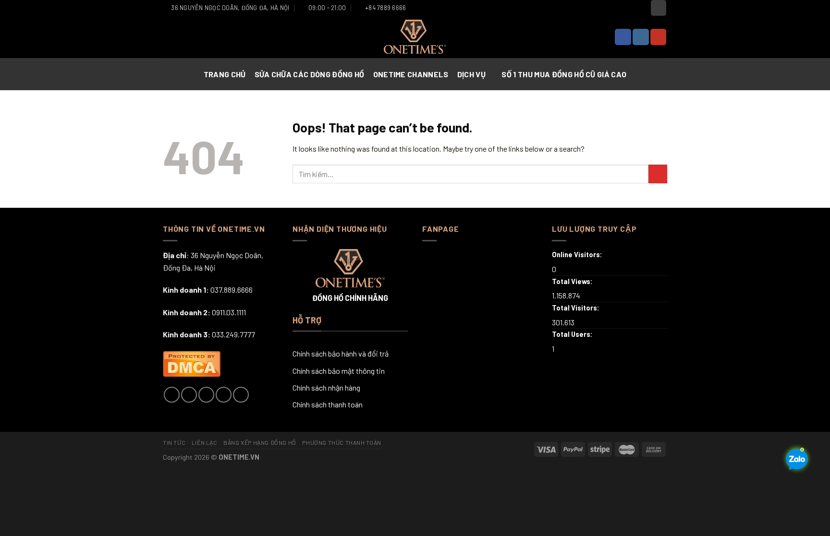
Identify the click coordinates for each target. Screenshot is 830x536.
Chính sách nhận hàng (326, 387)
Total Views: (573, 281)
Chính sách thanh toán (328, 404)
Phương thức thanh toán (341, 442)
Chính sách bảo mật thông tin (339, 370)
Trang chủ (225, 74)
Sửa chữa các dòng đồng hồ (310, 74)
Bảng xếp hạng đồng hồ (259, 442)
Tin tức (174, 442)
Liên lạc (205, 442)
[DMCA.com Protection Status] (191, 362)
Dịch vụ (471, 74)
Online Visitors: (578, 254)
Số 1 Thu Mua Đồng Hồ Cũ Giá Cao (563, 74)
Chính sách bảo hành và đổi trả (341, 353)
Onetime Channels (411, 74)
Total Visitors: (576, 308)
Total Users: (573, 334)
